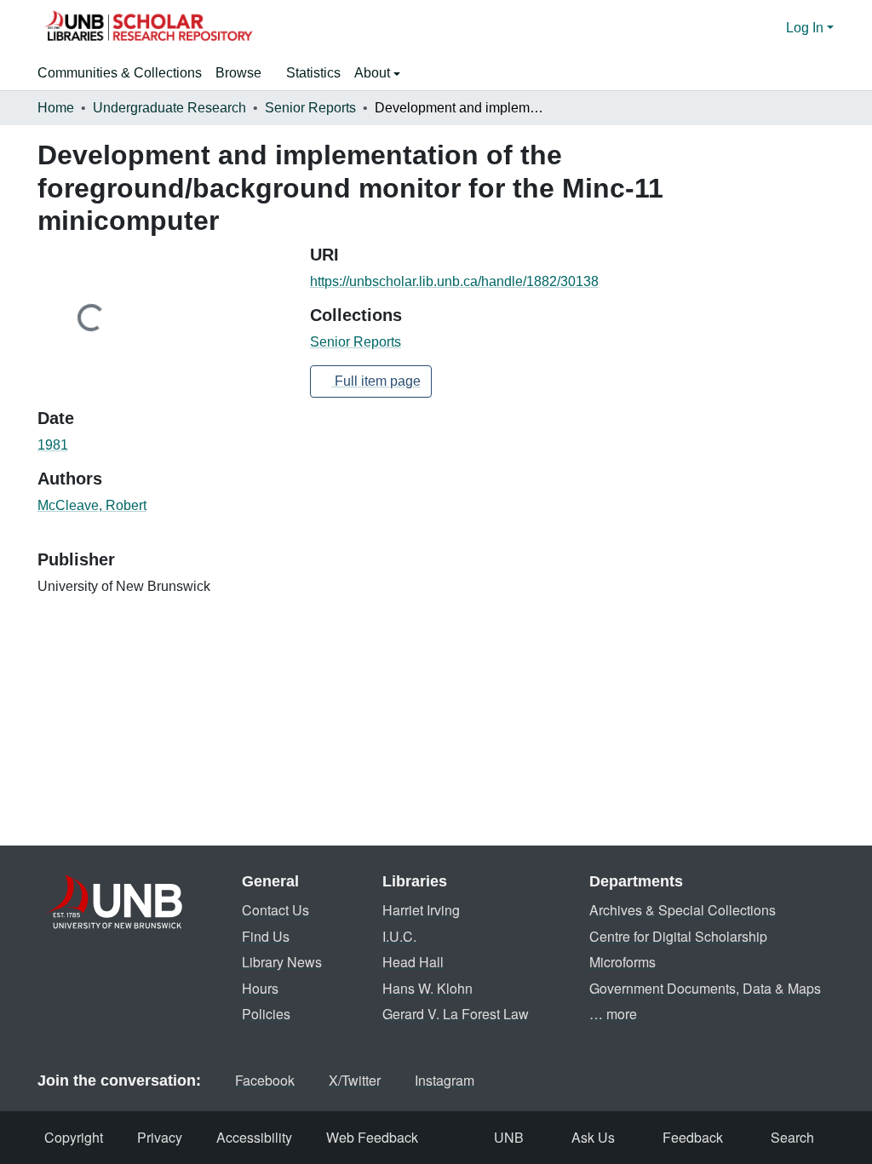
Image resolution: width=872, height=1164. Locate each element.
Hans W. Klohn (427, 988)
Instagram (444, 1080)
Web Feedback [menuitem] (372, 1137)
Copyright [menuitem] (73, 1137)
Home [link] (55, 107)
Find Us (266, 936)
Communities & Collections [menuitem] (119, 73)
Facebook (265, 1080)
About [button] (373, 73)
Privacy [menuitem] (159, 1137)
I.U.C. (399, 936)
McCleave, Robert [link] (91, 505)
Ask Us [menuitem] (593, 1137)
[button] (148, 28)
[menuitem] (243, 73)
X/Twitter (355, 1080)
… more (613, 1014)
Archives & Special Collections (682, 910)
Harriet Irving (421, 910)
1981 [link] (52, 445)
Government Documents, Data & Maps (705, 988)
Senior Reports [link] (310, 107)
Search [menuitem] (792, 1137)
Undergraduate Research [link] (169, 107)
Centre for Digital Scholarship (678, 936)
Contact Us (275, 910)
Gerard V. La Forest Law (455, 1014)
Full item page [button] (376, 381)
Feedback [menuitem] (693, 1137)
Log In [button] (806, 27)
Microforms (622, 962)
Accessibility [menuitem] (254, 1137)
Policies (266, 1014)
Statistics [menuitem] (313, 73)
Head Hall (413, 962)
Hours (260, 988)
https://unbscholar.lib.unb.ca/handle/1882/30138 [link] (454, 281)
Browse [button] (238, 73)
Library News (282, 962)
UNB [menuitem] (509, 1137)
